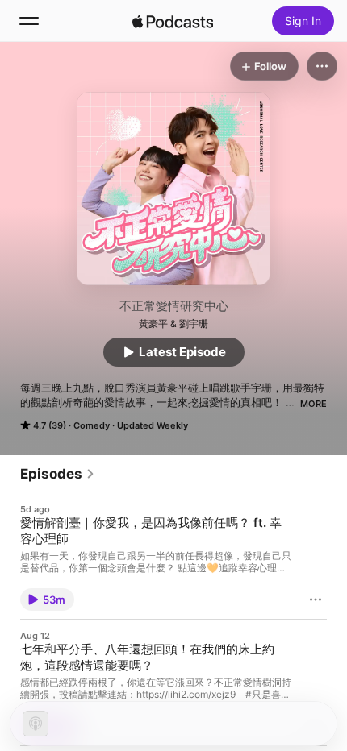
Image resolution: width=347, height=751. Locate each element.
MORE (313, 403)
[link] (57, 474)
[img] (172, 21)
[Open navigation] (29, 21)
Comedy (91, 425)
